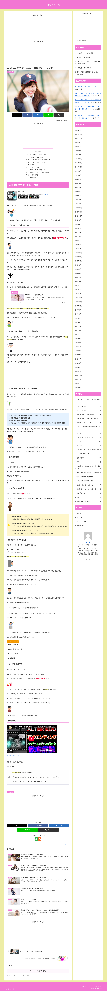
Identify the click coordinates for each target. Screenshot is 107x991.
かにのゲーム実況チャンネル (13, 755)
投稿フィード (79, 517)
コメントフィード (80, 521)
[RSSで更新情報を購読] (39, 839)
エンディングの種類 (33, 167)
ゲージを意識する (33, 175)
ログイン (78, 513)
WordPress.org (79, 525)
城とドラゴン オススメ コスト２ (86, 86)
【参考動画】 (33, 177)
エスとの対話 (32, 164)
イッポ (88, 542)
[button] (59, 115)
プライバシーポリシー (87, 986)
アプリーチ (45, 194)
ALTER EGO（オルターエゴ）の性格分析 (39, 159)
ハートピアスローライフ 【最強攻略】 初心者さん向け (88, 62)
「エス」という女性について (36, 157)
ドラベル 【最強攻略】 (83, 57)
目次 (35, 151)
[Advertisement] (38, 27)
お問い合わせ (98, 986)
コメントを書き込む (38, 971)
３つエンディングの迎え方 (37, 170)
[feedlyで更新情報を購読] (36, 839)
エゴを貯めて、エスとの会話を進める (39, 172)
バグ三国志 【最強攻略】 (84, 53)
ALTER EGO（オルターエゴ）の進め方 (38, 162)
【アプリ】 (10, 792)
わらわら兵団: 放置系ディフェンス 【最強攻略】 (87, 73)
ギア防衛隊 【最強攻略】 (83, 68)
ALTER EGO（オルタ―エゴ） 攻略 (36, 154)
